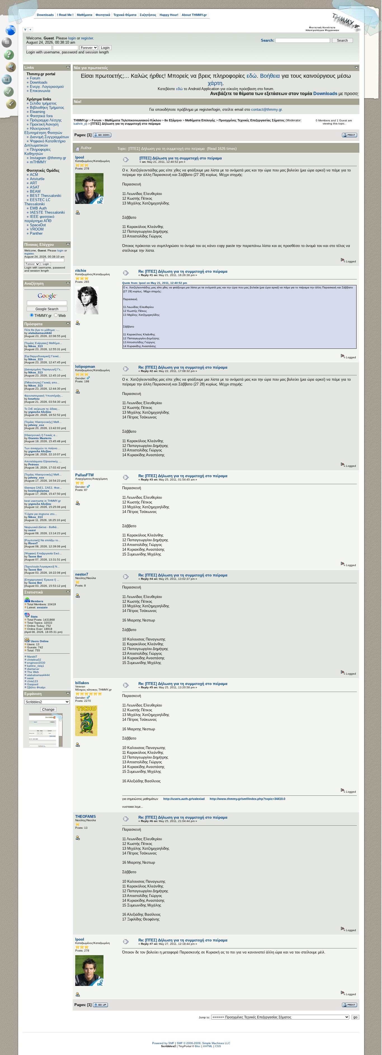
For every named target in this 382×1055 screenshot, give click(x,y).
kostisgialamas (38, 490)
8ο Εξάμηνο (173, 120)
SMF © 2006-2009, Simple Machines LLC (203, 1043)
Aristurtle (37, 179)
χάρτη (215, 83)
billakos (82, 683)
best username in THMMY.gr (42, 500)
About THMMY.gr (194, 15)
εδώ (252, 76)
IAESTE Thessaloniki (47, 212)
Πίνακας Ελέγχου (39, 244)
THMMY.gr (81, 120)
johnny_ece (36, 425)
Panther (36, 233)
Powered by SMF (163, 1043)
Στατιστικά (33, 592)
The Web (33, 671)
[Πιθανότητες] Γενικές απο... (42, 382)
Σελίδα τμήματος (43, 103)
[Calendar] (8, 79)
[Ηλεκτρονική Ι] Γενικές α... (41, 435)
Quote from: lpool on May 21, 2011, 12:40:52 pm (154, 282)
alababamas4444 (40, 333)
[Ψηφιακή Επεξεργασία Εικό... (43, 553)
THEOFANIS (85, 816)
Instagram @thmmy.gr (48, 158)
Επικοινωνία (40, 91)
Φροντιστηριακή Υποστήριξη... (43, 395)
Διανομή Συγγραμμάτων (49, 137)
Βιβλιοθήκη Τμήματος (47, 107)
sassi (32, 530)
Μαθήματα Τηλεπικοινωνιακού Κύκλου (133, 120)
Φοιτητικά (103, 15)
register (87, 38)
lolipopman (85, 366)
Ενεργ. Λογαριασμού (47, 86)
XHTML (208, 1046)
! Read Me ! (65, 15)
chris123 (32, 681)
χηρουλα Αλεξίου (39, 411)
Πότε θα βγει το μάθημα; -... (42, 329)
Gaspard (32, 684)
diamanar (33, 668)
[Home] (12, 30)
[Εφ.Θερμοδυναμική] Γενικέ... (42, 356)
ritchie (80, 271)
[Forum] (8, 42)
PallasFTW (84, 475)
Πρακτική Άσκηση (44, 124)
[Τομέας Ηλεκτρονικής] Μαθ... (43, 421)
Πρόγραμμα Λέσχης (46, 120)
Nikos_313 (35, 346)
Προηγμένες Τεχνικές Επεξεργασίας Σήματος (252, 120)
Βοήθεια (270, 76)
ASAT (34, 187)
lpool (79, 157)
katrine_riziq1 (35, 665)
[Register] (12, 104)
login (72, 38)
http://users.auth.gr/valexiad (184, 798)
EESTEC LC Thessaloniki (37, 202)
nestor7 (81, 574)
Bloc (198, 1046)
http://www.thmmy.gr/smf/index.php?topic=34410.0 (247, 798)
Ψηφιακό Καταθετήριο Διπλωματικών (44, 143)
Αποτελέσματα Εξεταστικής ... (43, 461)
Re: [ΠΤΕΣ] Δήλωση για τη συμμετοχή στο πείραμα (182, 271)
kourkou (33, 398)
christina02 (34, 659)
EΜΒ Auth (38, 208)
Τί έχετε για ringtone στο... (40, 513)
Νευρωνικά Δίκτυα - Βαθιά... (41, 527)
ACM (34, 175)
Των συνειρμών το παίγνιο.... (42, 448)
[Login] (10, 92)
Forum (35, 78)
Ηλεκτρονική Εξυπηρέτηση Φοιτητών (43, 130)
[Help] (10, 55)
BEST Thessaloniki (45, 196)
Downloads (45, 15)
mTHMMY (38, 162)
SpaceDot (38, 225)
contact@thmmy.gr (266, 109)
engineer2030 (36, 662)
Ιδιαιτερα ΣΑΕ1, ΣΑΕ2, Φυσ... (43, 487)
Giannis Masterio (39, 438)
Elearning (37, 112)
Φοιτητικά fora (41, 116)
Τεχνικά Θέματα (125, 15)
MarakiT (32, 656)
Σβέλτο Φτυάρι (36, 687)
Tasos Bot (35, 556)
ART (33, 183)
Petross (33, 464)
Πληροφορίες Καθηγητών (37, 151)
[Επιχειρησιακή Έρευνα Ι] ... (41, 579)
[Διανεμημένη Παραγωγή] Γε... (43, 369)
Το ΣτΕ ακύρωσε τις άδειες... (42, 408)
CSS (218, 1046)
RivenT (33, 543)
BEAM (35, 191)
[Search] (12, 67)
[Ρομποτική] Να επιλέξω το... (42, 540)
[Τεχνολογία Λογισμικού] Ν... (42, 566)
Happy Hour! (169, 15)
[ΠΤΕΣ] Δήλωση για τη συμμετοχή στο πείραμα (126, 123)
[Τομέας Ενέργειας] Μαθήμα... (43, 343)
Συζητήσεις (148, 15)
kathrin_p (80, 123)
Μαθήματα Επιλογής (200, 120)
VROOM (37, 229)
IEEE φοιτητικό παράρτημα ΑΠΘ (39, 219)
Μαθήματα (84, 15)
